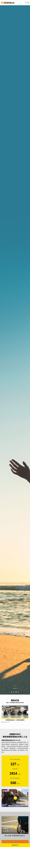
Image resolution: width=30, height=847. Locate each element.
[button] (26, 2)
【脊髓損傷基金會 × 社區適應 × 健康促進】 (15, 706)
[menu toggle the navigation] (28, 2)
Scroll (15, 688)
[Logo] (8, 2)
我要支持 (16, 845)
